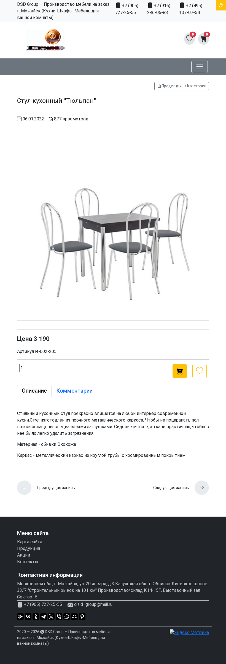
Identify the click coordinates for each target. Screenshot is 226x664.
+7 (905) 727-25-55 (126, 9)
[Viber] (59, 616)
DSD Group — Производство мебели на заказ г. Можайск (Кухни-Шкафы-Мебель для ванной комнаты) (63, 638)
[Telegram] (43, 616)
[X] (51, 616)
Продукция (28, 548)
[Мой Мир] (74, 616)
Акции (23, 555)
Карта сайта (29, 541)
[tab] (34, 391)
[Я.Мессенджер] (20, 616)
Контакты (27, 561)
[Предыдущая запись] (27, 488)
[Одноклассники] (36, 616)
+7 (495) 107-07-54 (190, 9)
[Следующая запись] (199, 488)
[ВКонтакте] (28, 616)
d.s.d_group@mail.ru (93, 604)
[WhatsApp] (66, 616)
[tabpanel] (113, 434)
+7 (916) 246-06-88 (158, 9)
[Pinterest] (82, 616)
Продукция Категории (183, 86)
